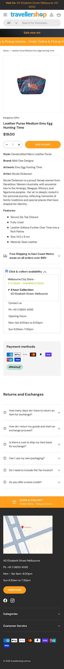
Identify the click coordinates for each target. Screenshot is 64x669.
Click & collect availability (25, 271)
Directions (14, 589)
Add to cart (42, 144)
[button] (58, 14)
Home (6, 50)
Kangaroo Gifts (11, 117)
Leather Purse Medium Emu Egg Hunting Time (33, 50)
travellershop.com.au (20, 661)
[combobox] (32, 22)
